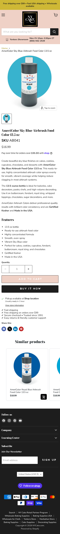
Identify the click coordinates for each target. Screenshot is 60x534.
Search (12, 512)
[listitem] (27, 374)
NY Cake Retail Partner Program (33, 512)
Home (5, 48)
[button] (3, 374)
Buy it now (30, 289)
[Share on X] (9, 329)
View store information (14, 305)
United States (28, 474)
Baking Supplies (11, 522)
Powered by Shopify (30, 528)
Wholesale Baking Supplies (17, 515)
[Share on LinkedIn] (15, 329)
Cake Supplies (28, 522)
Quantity (6, 262)
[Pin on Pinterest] (21, 329)
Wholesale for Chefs (11, 519)
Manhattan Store (47, 519)
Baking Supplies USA (42, 515)
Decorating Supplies (47, 522)
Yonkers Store (30, 519)
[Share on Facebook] (4, 329)
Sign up (49, 460)
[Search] (54, 31)
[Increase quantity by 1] (28, 269)
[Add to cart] (44, 397)
